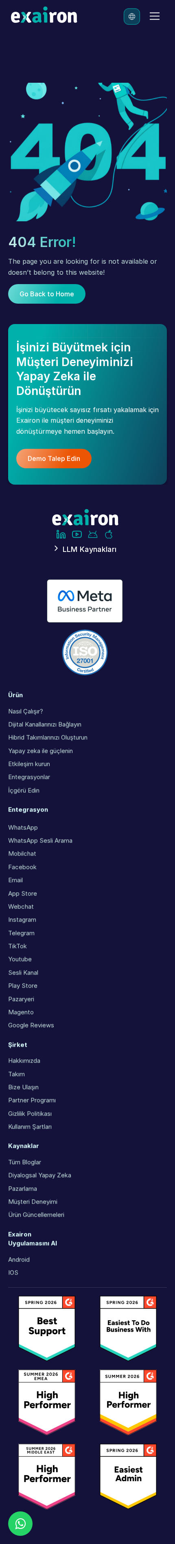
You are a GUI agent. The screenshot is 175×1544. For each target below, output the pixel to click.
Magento (21, 1012)
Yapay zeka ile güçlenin (40, 750)
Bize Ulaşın (23, 1087)
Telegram (21, 932)
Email (15, 880)
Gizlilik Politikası (30, 1113)
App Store (22, 893)
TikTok (17, 946)
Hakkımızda (24, 1060)
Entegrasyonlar (29, 777)
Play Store (22, 985)
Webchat (21, 906)
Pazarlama (22, 1188)
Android (19, 1259)
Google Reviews (31, 1025)
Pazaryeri (21, 998)
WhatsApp (23, 827)
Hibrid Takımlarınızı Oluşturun (48, 737)
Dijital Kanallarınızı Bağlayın (44, 724)
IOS (13, 1272)
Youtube (20, 959)
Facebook (22, 866)
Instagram (22, 919)
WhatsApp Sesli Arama (40, 840)
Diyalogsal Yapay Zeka (39, 1175)
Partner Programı (32, 1100)
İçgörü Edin (23, 790)
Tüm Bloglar (24, 1162)
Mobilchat (22, 853)
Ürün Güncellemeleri (36, 1214)
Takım (16, 1073)
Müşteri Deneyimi (32, 1201)
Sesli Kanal (23, 972)
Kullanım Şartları (30, 1126)
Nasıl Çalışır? (25, 711)
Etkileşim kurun (29, 764)
